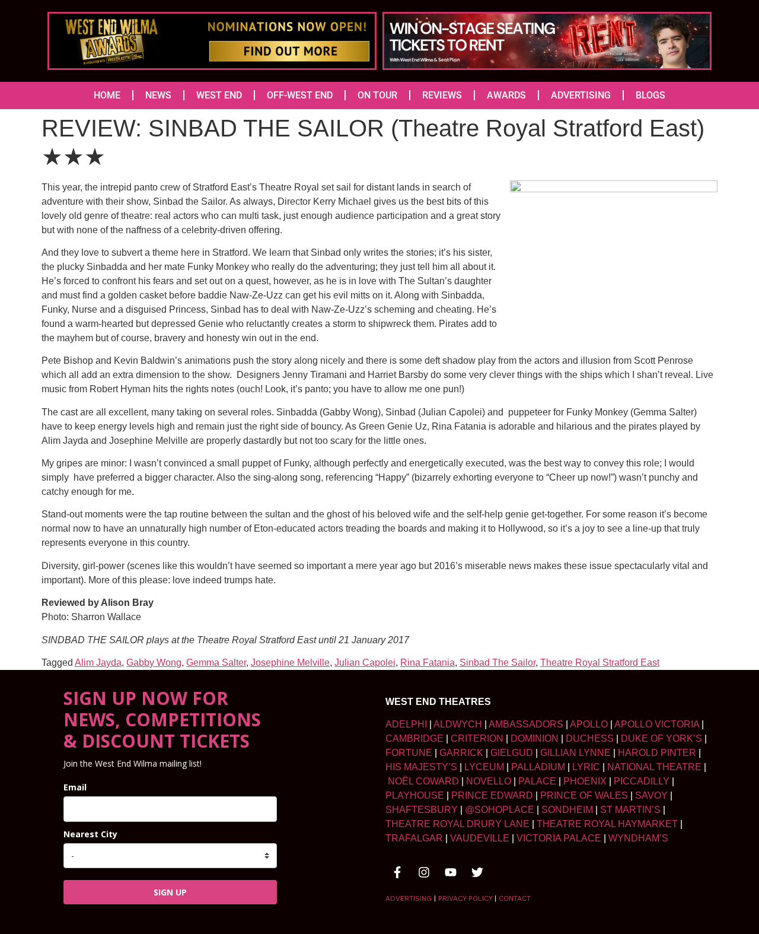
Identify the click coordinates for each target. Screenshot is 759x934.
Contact (515, 898)
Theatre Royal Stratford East (599, 662)
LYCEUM (484, 767)
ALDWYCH (457, 724)
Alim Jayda (98, 662)
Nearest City (90, 834)
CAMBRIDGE (414, 738)
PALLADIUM (538, 767)
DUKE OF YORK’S (661, 738)
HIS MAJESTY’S (421, 767)
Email (75, 787)
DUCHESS (590, 738)
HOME (107, 95)
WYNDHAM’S (638, 838)
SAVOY (651, 795)
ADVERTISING (581, 95)
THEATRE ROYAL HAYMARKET (607, 824)
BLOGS (650, 95)
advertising (408, 898)
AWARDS (506, 95)
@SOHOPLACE (499, 810)
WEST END (219, 95)
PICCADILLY (641, 781)
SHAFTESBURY (421, 810)
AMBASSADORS (526, 724)
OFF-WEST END (300, 95)
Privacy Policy (465, 898)
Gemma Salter (216, 662)
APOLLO (589, 724)
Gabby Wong (153, 662)
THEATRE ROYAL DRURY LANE (457, 824)
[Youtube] (451, 872)
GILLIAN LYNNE (575, 753)
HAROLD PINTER (657, 753)
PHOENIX (585, 781)
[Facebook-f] (397, 872)
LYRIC (586, 767)
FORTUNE (408, 753)
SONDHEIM (567, 810)
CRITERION (477, 738)
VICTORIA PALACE (558, 838)
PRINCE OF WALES (584, 795)
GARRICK (461, 753)
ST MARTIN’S (630, 810)
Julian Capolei (365, 662)
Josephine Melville (290, 662)
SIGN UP (170, 892)
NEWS (158, 95)
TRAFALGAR (414, 838)
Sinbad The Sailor (497, 662)
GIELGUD (511, 753)
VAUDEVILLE (479, 838)
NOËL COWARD (423, 781)
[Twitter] (477, 872)
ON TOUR (377, 95)
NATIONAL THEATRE (654, 767)
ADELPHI (406, 724)
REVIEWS (442, 95)
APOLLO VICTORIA (656, 724)
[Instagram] (424, 872)
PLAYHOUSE (414, 795)
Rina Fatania (427, 662)
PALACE (537, 781)
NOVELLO (488, 781)
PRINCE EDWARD (492, 795)
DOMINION (535, 738)
